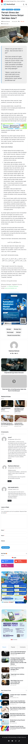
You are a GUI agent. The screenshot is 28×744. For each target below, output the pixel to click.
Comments (22, 647)
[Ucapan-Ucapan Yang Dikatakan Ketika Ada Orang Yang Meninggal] (5, 703)
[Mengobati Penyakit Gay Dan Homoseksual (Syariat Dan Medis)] (5, 728)
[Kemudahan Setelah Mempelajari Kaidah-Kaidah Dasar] (21, 403)
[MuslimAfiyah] (9, 4)
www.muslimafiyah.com (11, 288)
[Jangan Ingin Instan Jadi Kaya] (5, 676)
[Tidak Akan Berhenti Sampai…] (7, 403)
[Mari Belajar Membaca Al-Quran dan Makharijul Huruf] (7, 418)
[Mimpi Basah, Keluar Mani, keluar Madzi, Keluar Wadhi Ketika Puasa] (5, 715)
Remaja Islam (17, 9)
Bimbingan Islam (9, 9)
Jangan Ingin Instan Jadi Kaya (17, 674)
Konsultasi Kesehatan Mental (14, 292)
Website (3, 540)
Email (2, 535)
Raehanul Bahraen (6, 21)
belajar (9, 329)
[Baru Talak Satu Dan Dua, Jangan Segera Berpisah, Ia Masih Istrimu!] (5, 709)
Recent (4, 647)
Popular (13, 647)
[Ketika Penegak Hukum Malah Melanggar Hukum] (5, 670)
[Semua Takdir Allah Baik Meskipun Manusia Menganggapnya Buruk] (5, 653)
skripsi (19, 332)
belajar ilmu (18, 329)
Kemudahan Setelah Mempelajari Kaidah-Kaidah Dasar (19, 410)
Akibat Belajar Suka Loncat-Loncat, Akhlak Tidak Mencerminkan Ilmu (16, 682)
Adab (3, 9)
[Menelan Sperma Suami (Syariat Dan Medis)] (5, 722)
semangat (10, 332)
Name (3, 530)
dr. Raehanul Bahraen (12, 286)
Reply (9, 461)
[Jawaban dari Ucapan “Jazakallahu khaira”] (5, 696)
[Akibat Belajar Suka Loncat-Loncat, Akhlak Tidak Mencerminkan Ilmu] (5, 682)
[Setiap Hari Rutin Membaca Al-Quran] (21, 418)
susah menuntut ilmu (14, 335)
